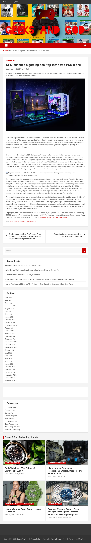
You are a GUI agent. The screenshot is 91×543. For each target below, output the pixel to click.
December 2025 (10, 306)
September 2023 (11, 347)
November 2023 (11, 342)
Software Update (11, 421)
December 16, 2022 (13, 69)
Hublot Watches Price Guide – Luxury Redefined (22, 275)
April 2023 (8, 361)
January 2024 (10, 336)
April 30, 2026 (10, 515)
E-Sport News (10, 410)
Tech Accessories (11, 424)
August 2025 (9, 309)
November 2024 (11, 325)
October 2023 (10, 345)
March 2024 (9, 331)
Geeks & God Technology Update (21, 437)
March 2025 (9, 317)
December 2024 (10, 322)
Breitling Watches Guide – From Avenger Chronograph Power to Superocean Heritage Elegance (39, 279)
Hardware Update (11, 416)
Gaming (22, 221)
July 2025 (8, 311)
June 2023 (9, 356)
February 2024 (10, 334)
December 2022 (10, 372)
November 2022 (11, 375)
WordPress (82, 539)
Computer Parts (11, 407)
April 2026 (8, 303)
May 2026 (8, 300)
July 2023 (8, 353)
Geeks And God (22, 539)
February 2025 (10, 320)
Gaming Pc (10, 61)
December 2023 (10, 339)
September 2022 (11, 381)
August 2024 (9, 328)
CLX (11, 221)
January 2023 (10, 370)
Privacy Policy (36, 539)
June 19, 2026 (10, 474)
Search (84, 250)
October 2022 (10, 378)
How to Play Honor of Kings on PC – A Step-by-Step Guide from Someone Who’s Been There (39, 284)
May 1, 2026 (52, 476)
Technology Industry (12, 427)
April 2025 (8, 314)
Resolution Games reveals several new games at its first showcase (68, 235)
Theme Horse (56, 539)
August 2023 (9, 350)
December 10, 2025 (55, 517)
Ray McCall (25, 69)
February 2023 (10, 367)
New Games (9, 419)
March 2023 (9, 364)
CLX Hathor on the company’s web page (52, 217)
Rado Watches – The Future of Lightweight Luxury (23, 265)
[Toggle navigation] (6, 45)
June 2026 (9, 298)
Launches (29, 221)
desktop (16, 221)
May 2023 (8, 358)
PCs (35, 221)
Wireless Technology (12, 430)
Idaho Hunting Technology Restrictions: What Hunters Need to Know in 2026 (32, 270)
